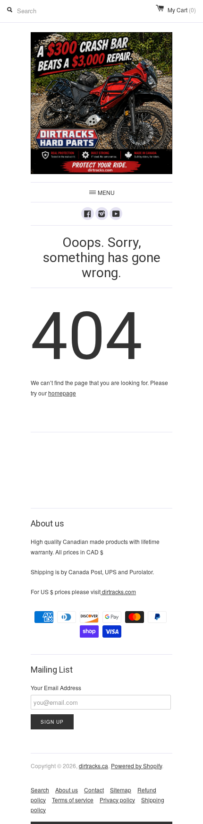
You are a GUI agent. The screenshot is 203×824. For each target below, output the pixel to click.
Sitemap (120, 790)
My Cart (182, 10)
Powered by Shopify (136, 766)
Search (40, 790)
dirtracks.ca (93, 766)
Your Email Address (56, 688)
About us (66, 790)
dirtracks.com (118, 591)
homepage (62, 393)
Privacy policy (117, 800)
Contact (94, 790)
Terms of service (72, 800)
